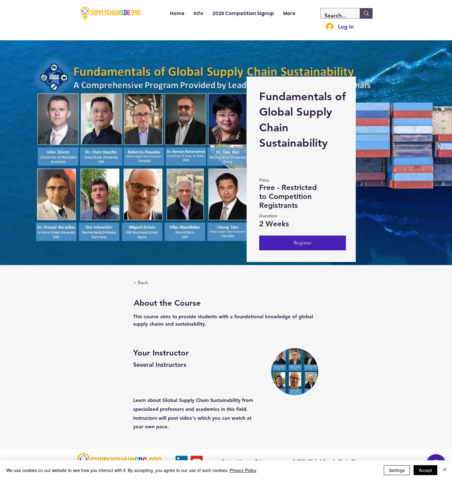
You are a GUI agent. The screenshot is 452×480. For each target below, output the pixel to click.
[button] (198, 13)
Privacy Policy (243, 470)
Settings (397, 470)
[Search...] (366, 13)
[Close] (444, 470)
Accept (425, 470)
